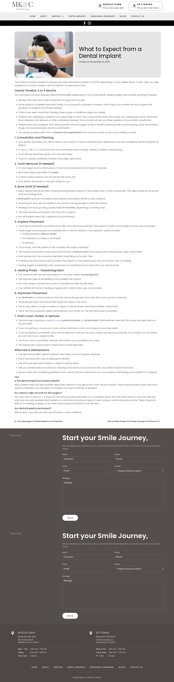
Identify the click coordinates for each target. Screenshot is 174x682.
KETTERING (102, 632)
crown (58, 320)
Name (64, 454)
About (43, 16)
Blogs (123, 16)
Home (33, 16)
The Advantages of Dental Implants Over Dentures (39, 421)
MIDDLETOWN (26, 632)
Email (64, 466)
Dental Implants (77, 16)
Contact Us (137, 16)
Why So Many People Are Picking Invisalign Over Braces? (132, 421)
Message (66, 478)
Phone (117, 454)
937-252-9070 (108, 636)
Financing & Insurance (103, 16)
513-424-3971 (30, 636)
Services (56, 16)
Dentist (117, 466)
